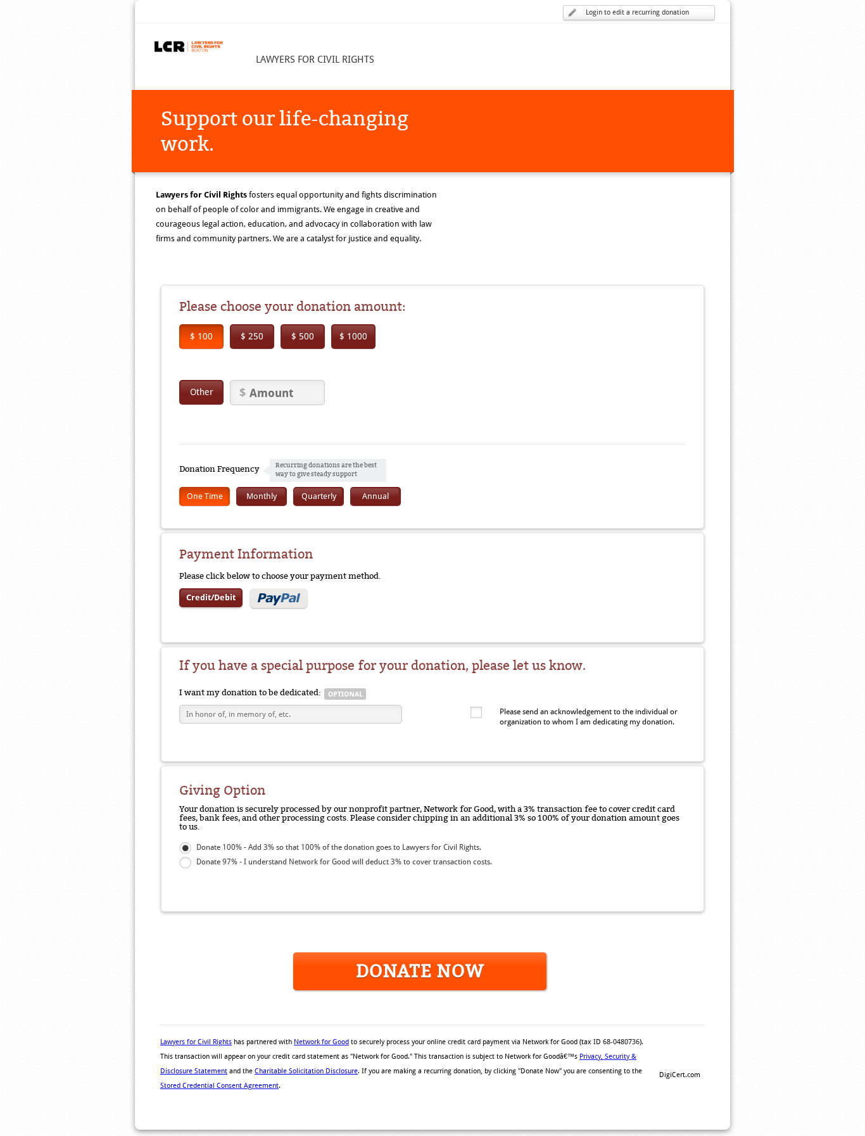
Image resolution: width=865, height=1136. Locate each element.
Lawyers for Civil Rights (196, 1042)
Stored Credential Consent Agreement (219, 1086)
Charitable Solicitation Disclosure (306, 1071)
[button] (679, 1053)
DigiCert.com (679, 1075)
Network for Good (321, 1042)
